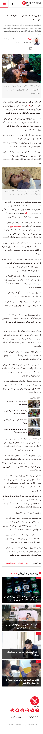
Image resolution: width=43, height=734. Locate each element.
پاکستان (20, 563)
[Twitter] (32, 710)
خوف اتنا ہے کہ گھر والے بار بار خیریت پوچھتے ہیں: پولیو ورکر (15, 430)
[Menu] (4, 4)
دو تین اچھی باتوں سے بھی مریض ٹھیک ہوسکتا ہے (23, 654)
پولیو (29, 105)
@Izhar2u (27, 42)
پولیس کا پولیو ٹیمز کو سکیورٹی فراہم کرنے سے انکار (16, 402)
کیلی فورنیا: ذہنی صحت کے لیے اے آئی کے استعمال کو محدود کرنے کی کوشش (21, 598)
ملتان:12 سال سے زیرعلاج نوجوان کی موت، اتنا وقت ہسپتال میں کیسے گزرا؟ (21, 626)
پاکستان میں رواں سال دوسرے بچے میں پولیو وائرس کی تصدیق (15, 412)
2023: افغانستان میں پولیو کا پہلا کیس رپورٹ (15, 421)
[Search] (12, 4)
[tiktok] (17, 710)
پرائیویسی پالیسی (16, 717)
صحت (14, 573)
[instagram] (27, 710)
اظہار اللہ (29, 39)
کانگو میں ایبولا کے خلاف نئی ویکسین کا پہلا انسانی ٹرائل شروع (22, 682)
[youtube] (22, 710)
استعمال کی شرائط (33, 717)
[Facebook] (37, 710)
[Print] (30, 48)
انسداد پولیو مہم (16, 226)
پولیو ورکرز (28, 213)
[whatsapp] (12, 710)
